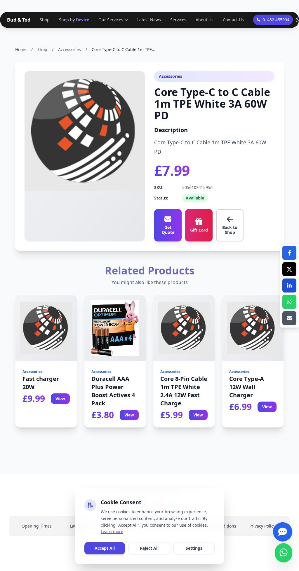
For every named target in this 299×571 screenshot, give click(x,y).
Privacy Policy (262, 526)
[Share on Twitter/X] (289, 269)
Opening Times (37, 526)
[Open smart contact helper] (282, 529)
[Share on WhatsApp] (289, 302)
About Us (204, 19)
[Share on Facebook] (289, 253)
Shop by (74, 19)
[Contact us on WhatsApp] (283, 550)
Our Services (110, 19)
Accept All (105, 548)
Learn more (112, 531)
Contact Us (233, 19)
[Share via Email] (289, 318)
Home (21, 49)
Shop (45, 19)
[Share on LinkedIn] (289, 285)
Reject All (149, 548)
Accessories (69, 49)
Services (178, 19)
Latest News (149, 19)
